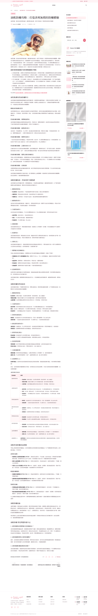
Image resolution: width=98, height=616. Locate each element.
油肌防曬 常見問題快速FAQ (72, 30)
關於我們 (85, 1)
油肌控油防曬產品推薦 (72, 25)
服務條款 (64, 599)
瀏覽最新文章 (67, 581)
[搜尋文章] (86, 5)
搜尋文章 (52, 601)
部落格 (81, 1)
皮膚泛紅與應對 (42, 604)
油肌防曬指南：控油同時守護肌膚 (74, 20)
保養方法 (28, 601)
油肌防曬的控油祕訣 (71, 23)
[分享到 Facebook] (46, 557)
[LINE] (18, 607)
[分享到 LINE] (49, 557)
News (28, 599)
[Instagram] (12, 607)
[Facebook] (15, 607)
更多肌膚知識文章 (70, 55)
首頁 (11, 10)
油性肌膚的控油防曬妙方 (72, 17)
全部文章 (52, 599)
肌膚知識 (16, 10)
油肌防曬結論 (70, 28)
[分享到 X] (52, 557)
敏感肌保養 (29, 604)
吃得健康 (40, 601)
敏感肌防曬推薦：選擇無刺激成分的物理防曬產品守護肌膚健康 (31, 93)
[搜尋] (84, 40)
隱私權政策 (65, 601)
